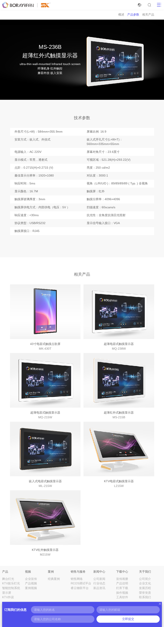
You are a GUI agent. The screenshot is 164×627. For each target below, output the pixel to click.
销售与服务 (78, 571)
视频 (28, 571)
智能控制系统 (11, 588)
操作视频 (122, 592)
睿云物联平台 (80, 588)
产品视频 (31, 583)
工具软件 (122, 597)
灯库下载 (122, 588)
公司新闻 (99, 579)
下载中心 (122, 571)
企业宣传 (31, 579)
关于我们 (145, 571)
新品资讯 (99, 588)
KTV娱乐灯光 (11, 583)
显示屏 (6, 592)
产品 (5, 571)
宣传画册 (122, 579)
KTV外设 (8, 597)
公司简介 (145, 579)
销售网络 (77, 579)
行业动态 (99, 583)
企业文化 (145, 583)
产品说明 (122, 583)
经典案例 (54, 579)
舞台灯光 (8, 579)
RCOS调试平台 (81, 583)
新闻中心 (99, 571)
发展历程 (145, 588)
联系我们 (145, 597)
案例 (51, 571)
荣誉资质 (145, 592)
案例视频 (31, 588)
